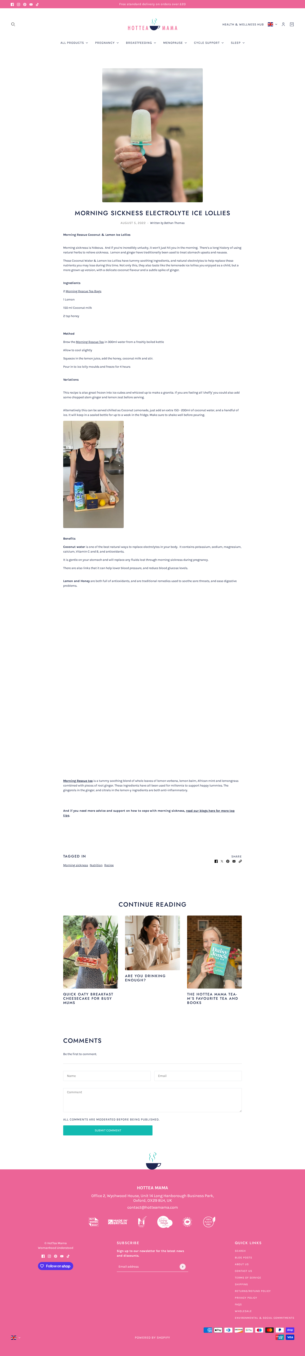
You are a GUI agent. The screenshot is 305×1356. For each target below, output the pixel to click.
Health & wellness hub (243, 24)
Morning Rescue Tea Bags (83, 291)
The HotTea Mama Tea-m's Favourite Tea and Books (212, 998)
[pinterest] (24, 4)
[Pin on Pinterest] (227, 861)
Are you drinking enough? (145, 978)
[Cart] (291, 24)
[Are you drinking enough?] (152, 943)
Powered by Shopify (152, 1337)
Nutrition (96, 865)
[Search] (13, 24)
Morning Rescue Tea (90, 342)
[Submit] (183, 1267)
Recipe (109, 865)
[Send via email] (234, 861)
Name (71, 1075)
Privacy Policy (246, 1297)
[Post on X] (222, 861)
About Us (242, 1264)
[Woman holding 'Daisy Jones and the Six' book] (214, 952)
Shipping (241, 1284)
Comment (75, 1092)
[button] (240, 861)
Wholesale (243, 1311)
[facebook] (12, 4)
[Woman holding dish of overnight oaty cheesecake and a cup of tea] (90, 952)
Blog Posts (243, 1257)
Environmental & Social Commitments (264, 1317)
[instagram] (18, 4)
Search (240, 1250)
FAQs (238, 1304)
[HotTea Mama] (152, 24)
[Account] (283, 24)
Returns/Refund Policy (253, 1291)
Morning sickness (75, 865)
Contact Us (243, 1271)
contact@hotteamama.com (152, 1207)
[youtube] (31, 4)
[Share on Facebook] (216, 861)
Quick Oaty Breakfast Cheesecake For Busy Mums (88, 998)
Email (163, 1075)
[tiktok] (37, 4)
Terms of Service (248, 1277)
